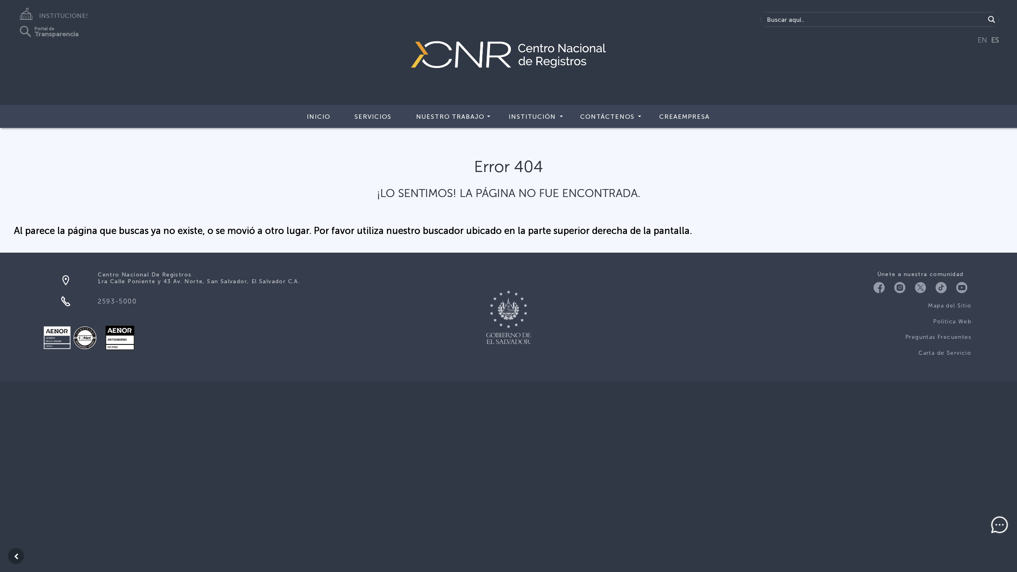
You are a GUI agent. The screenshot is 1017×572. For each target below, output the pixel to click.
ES (995, 40)
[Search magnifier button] (991, 19)
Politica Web (952, 321)
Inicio (318, 116)
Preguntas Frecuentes (938, 337)
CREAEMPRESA (684, 116)
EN (982, 40)
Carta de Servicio (944, 353)
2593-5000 (117, 301)
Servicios (372, 116)
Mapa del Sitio (949, 305)
